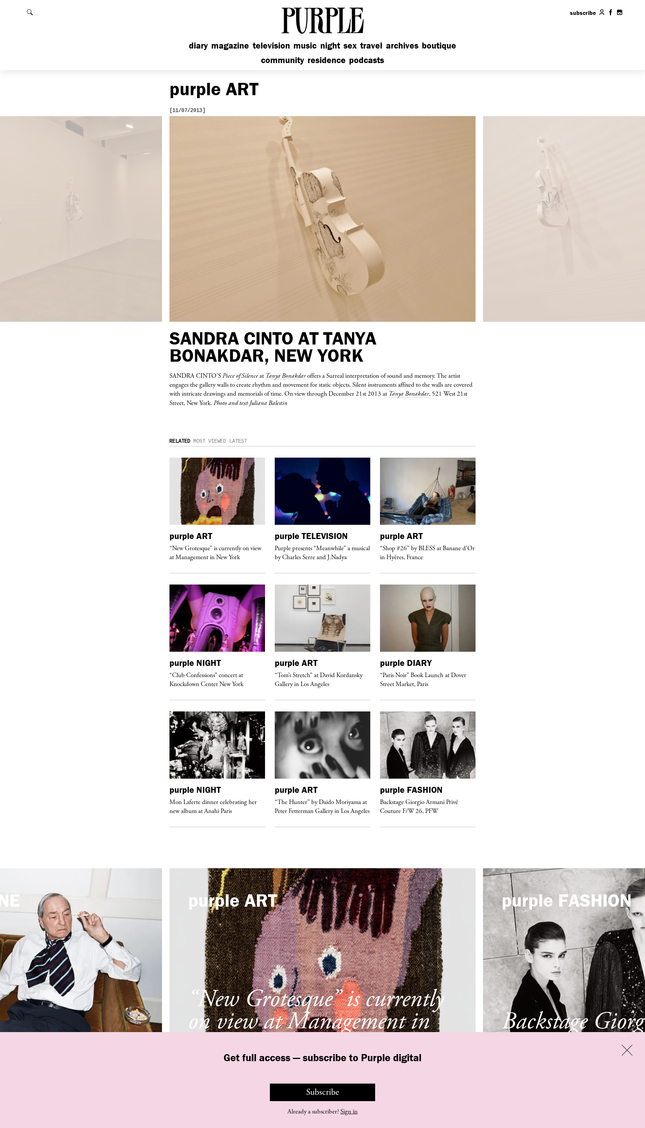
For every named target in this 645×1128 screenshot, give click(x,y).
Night (330, 45)
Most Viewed (209, 441)
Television (271, 45)
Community (282, 59)
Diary (198, 45)
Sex (350, 45)
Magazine (230, 45)
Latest (238, 441)
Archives (402, 45)
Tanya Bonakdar (285, 375)
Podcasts (366, 59)
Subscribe (322, 1092)
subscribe (583, 13)
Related (179, 441)
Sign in (349, 1111)
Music (305, 45)
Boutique (439, 45)
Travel (371, 45)
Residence (327, 59)
